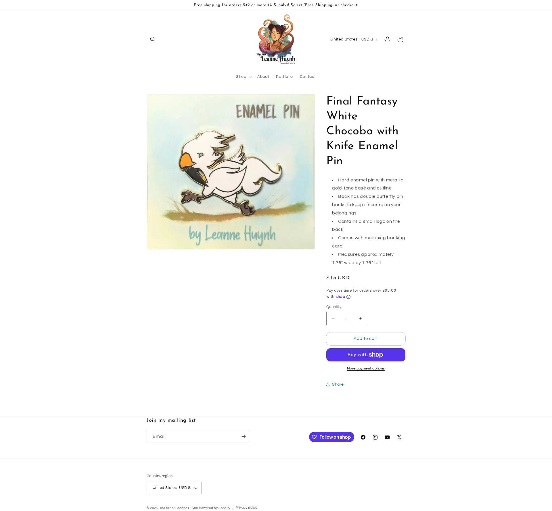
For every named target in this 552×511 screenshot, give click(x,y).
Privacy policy (247, 507)
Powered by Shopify (214, 508)
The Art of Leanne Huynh (179, 508)
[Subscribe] (243, 436)
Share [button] (338, 384)
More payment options (366, 368)
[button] (153, 39)
